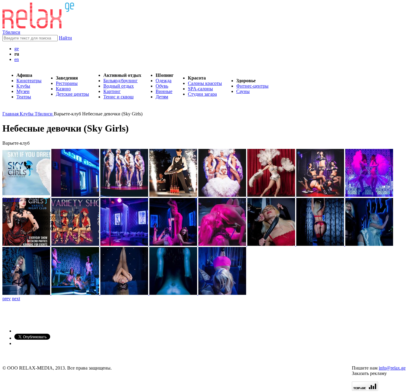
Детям (162, 96)
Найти (65, 37)
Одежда (163, 80)
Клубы (23, 86)
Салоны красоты (205, 83)
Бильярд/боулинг (120, 80)
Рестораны (67, 83)
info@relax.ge (392, 367)
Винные (164, 91)
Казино (63, 88)
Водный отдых (118, 86)
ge (16, 48)
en (16, 59)
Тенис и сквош (118, 96)
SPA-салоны (200, 88)
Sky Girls (11, 199)
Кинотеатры (29, 80)
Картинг (112, 91)
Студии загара (202, 94)
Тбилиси (11, 32)
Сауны (243, 91)
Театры (23, 96)
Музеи (23, 91)
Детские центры (72, 94)
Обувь (162, 86)
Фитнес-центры (252, 86)
